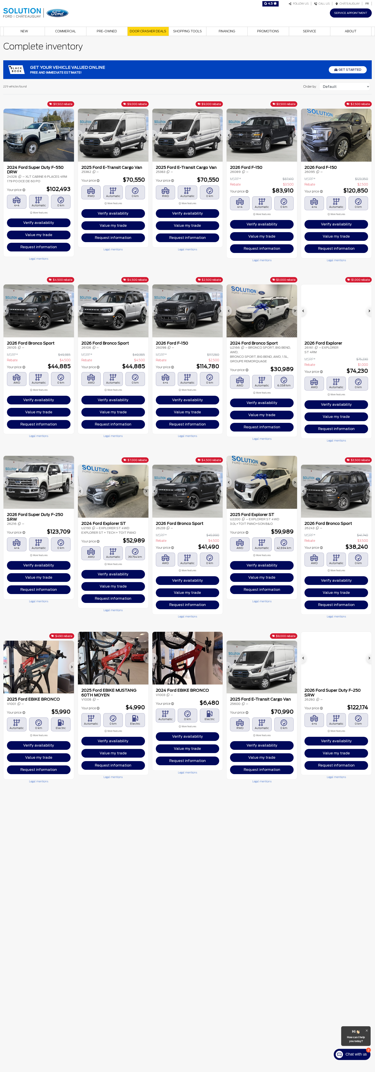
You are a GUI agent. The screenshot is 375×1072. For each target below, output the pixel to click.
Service (309, 31)
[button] (6, 135)
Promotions (268, 31)
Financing (227, 31)
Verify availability (38, 223)
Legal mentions (38, 258)
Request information (38, 247)
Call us (323, 3)
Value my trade (38, 235)
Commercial (65, 31)
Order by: (310, 86)
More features (40, 213)
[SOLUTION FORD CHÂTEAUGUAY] (35, 12)
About (351, 31)
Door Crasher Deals (148, 31)
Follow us (300, 3)
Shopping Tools (187, 31)
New (24, 31)
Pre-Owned (107, 31)
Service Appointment (350, 13)
